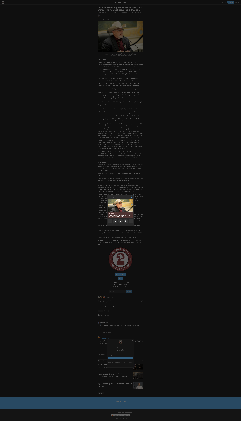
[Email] (120, 221)
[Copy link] (110, 221)
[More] (131, 221)
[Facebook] (115, 221)
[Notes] (126, 221)
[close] (133, 197)
